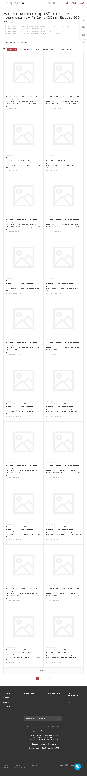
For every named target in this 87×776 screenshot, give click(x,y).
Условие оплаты (53, 698)
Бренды (7, 706)
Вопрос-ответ (73, 700)
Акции (6, 702)
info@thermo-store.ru (45, 731)
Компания (29, 693)
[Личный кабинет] (59, 3)
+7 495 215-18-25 (37, 727)
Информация (54, 693)
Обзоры (71, 703)
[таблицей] (82, 42)
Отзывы (27, 698)
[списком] (79, 42)
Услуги (6, 698)
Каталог (7, 693)
